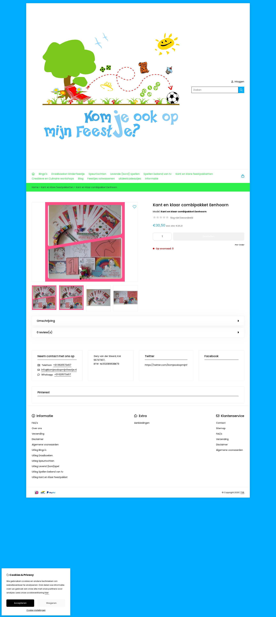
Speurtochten (97, 174)
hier (47, 592)
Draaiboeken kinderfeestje (68, 174)
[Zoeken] (241, 90)
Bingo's (43, 174)
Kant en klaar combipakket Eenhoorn (96, 187)
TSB (242, 492)
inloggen (239, 81)
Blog (80, 178)
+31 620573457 (62, 374)
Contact (221, 422)
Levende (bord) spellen (125, 174)
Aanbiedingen (142, 422)
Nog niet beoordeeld (181, 217)
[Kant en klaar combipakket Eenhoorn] (85, 281)
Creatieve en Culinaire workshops (53, 178)
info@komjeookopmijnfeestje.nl (59, 369)
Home (35, 187)
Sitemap (221, 428)
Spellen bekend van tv (158, 174)
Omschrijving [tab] (46, 321)
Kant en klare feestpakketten (194, 174)
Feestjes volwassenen (101, 178)
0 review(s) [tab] (44, 332)
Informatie (151, 178)
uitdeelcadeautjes (130, 178)
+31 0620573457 (62, 365)
